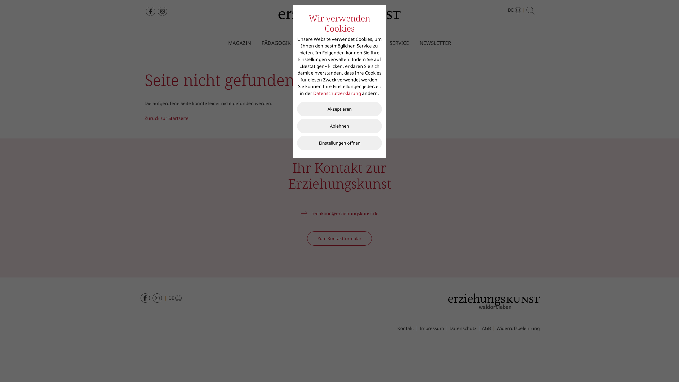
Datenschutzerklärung (337, 93)
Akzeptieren (340, 109)
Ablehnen (339, 126)
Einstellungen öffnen (339, 143)
